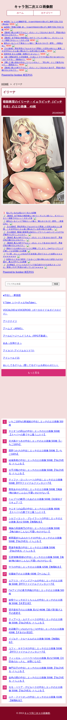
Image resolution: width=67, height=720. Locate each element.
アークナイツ (10, 321)
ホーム (20, 13)
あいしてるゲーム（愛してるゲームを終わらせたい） (31, 365)
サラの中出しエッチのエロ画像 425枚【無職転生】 (35, 567)
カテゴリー (47, 13)
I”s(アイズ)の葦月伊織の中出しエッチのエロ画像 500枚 (36, 592)
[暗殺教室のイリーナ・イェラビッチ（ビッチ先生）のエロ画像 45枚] (33, 203)
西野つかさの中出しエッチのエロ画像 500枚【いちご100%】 (35, 452)
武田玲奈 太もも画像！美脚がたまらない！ (22, 54)
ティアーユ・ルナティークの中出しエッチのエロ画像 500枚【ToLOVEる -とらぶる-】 (35, 621)
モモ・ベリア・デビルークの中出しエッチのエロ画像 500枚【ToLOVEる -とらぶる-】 (35, 689)
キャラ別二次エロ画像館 (33, 7)
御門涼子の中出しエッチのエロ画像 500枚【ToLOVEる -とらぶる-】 (36, 670)
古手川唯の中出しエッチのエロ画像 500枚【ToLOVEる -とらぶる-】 (36, 472)
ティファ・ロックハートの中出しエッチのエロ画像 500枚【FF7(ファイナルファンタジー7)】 (35, 481)
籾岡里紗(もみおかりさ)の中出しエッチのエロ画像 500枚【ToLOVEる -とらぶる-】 (35, 540)
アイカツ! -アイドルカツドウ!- (18, 350)
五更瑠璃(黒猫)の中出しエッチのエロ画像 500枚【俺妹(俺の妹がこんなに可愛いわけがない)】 (36, 559)
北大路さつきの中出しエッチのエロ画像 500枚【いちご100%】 (35, 443)
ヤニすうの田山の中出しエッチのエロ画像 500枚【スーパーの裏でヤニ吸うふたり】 (34, 433)
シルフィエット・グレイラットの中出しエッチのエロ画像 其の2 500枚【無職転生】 (35, 520)
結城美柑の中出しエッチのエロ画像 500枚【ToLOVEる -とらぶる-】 (36, 462)
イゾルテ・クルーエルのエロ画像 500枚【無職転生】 (34, 640)
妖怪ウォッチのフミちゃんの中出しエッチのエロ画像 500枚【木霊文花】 (35, 602)
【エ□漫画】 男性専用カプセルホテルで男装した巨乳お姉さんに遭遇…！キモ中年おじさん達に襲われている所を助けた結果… (33, 49)
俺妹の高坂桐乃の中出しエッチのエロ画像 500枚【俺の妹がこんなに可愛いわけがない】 (34, 530)
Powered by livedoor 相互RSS (17, 75)
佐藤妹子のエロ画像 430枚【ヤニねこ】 (29, 574)
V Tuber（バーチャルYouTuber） (20, 302)
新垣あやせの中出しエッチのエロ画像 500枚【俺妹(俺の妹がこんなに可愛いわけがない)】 (35, 491)
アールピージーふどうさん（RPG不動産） (25, 335)
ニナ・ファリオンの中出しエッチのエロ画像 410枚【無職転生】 (35, 699)
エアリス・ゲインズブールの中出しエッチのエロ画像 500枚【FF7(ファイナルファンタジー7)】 (35, 582)
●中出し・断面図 (12, 295)
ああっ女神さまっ (12, 343)
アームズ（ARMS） (13, 328)
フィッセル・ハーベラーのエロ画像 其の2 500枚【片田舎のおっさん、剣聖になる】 (36, 660)
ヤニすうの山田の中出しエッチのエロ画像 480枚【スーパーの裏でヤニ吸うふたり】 (34, 510)
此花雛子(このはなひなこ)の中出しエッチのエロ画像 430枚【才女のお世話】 (36, 631)
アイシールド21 (11, 358)
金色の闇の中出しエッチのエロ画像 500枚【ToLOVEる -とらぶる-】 (36, 679)
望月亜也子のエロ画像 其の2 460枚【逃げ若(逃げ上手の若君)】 (35, 611)
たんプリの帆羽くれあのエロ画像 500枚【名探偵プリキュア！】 (35, 501)
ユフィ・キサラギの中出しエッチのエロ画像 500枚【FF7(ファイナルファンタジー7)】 (35, 650)
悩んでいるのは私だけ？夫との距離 (21, 213)
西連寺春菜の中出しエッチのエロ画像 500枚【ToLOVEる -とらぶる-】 (32, 549)
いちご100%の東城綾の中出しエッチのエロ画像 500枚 (36, 423)
